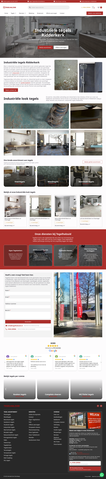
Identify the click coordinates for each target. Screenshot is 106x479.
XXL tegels (7, 460)
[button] (6, 176)
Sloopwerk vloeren (34, 427)
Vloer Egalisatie (33, 432)
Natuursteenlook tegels (11, 435)
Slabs (5, 440)
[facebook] (98, 406)
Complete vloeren (59, 422)
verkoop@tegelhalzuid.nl (83, 453)
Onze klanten (58, 444)
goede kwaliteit (25, 82)
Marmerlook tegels (9, 430)
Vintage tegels (8, 455)
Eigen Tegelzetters (34, 419)
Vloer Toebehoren (34, 435)
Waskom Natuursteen (57, 438)
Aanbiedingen (58, 417)
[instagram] (101, 406)
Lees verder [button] (9, 368)
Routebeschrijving (77, 468)
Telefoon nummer (10, 303)
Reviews (56, 435)
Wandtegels (7, 417)
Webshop (31, 13)
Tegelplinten (7, 445)
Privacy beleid (88, 476)
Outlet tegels (58, 430)
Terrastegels (7, 450)
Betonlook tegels (9, 419)
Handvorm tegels (9, 422)
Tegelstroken (8, 448)
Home (6, 13)
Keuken (56, 427)
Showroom (40, 13)
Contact (62, 13)
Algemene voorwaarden (97, 476)
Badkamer (57, 419)
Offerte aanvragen (51, 13)
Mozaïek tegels (8, 432)
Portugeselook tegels (10, 437)
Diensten (21, 13)
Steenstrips (7, 442)
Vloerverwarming (34, 430)
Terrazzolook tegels (10, 453)
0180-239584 (79, 452)
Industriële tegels (9, 427)
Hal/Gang (56, 425)
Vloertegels (7, 414)
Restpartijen (57, 432)
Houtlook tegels (9, 425)
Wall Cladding (8, 458)
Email (7, 297)
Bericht (8, 310)
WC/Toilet (57, 442)
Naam (7, 290)
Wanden (31, 437)
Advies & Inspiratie (34, 414)
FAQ (30, 422)
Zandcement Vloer (34, 440)
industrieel (16, 73)
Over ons (56, 414)
